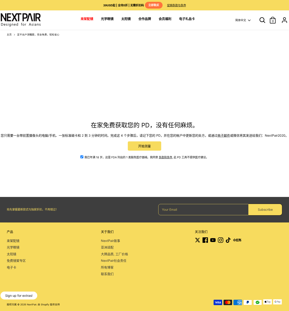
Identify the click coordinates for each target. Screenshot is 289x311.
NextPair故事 (110, 241)
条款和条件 (165, 157)
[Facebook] (205, 240)
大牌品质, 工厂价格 (114, 254)
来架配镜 (13, 241)
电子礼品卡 (187, 19)
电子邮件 (223, 135)
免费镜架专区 (16, 260)
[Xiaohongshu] (237, 240)
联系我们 (107, 274)
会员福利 (165, 19)
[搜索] (260, 20)
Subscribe (265, 209)
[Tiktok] (228, 240)
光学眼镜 (107, 19)
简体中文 (240, 20)
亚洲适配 (107, 247)
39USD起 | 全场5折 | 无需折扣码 (131, 5)
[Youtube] (213, 240)
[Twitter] (197, 240)
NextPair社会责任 (113, 260)
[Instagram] (220, 240)
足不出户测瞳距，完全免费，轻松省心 (38, 34)
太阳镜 (126, 19)
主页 (9, 34)
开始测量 (144, 146)
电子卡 (11, 267)
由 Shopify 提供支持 (49, 304)
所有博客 (107, 267)
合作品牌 (144, 19)
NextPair (31, 304)
